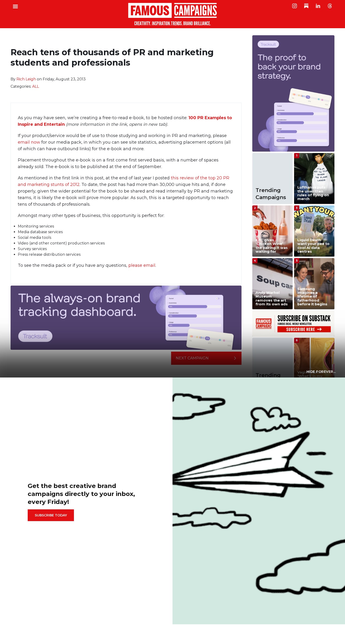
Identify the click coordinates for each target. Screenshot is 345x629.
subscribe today (51, 515)
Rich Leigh (26, 79)
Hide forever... (321, 372)
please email (141, 265)
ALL (35, 86)
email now (29, 142)
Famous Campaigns (172, 14)
